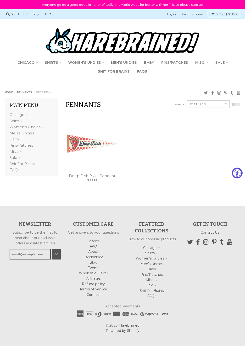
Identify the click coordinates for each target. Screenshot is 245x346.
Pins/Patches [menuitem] (174, 62)
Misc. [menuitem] (200, 62)
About (93, 251)
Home (9, 92)
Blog (93, 262)
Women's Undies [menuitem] (84, 62)
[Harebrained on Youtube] (238, 92)
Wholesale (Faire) (93, 273)
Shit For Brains (22, 163)
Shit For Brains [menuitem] (114, 71)
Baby (14, 139)
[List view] (238, 105)
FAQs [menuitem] (142, 71)
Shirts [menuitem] (51, 62)
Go (56, 254)
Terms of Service (93, 289)
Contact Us (209, 232)
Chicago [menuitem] (26, 62)
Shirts (14, 121)
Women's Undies (25, 127)
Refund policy (93, 284)
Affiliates (93, 278)
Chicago (17, 114)
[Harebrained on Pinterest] (225, 92)
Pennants (24, 92)
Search (93, 241)
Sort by (180, 104)
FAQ (93, 246)
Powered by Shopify (122, 331)
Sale (13, 157)
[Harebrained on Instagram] (219, 92)
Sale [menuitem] (220, 62)
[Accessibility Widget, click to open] (237, 173)
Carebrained (93, 257)
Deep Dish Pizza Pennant (92, 175)
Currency (32, 14)
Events (93, 268)
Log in (171, 14)
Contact (93, 295)
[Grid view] (233, 105)
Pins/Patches (21, 145)
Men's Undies (22, 133)
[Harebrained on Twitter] (206, 92)
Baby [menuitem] (149, 62)
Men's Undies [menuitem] (124, 62)
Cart (226, 14)
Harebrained (129, 325)
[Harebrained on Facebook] (212, 92)
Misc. (14, 151)
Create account (192, 14)
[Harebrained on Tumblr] (232, 92)
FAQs (14, 169)
